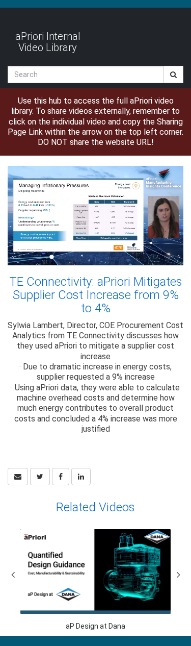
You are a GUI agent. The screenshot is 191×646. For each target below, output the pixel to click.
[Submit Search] (173, 74)
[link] (40, 476)
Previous (13, 574)
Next (178, 574)
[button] (18, 476)
